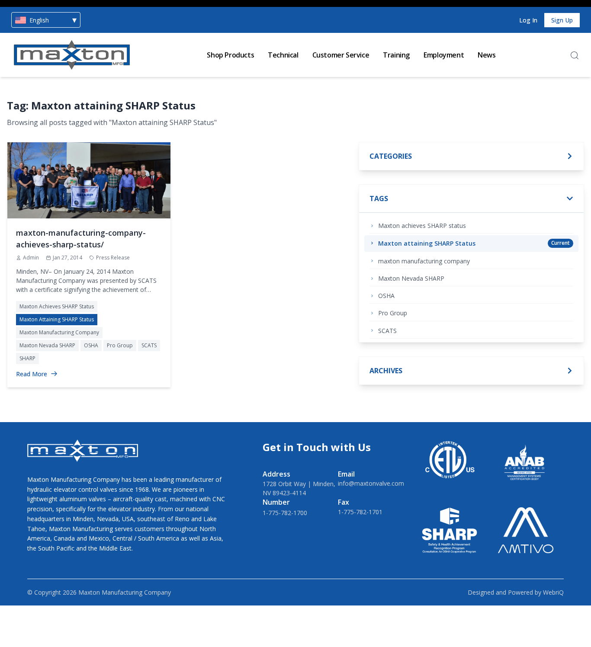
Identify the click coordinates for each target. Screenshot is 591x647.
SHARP (27, 358)
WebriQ (553, 592)
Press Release (113, 257)
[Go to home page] (71, 54)
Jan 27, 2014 (67, 257)
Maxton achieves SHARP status (56, 306)
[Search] (574, 55)
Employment (444, 55)
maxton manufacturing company (59, 332)
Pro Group (120, 345)
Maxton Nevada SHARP (47, 345)
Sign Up (562, 20)
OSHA (91, 345)
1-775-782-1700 (285, 513)
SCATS (149, 345)
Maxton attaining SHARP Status (56, 319)
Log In (528, 20)
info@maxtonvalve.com (371, 483)
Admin (31, 257)
